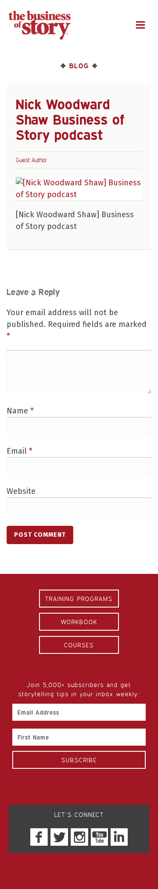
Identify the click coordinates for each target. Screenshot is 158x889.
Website (21, 491)
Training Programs (79, 598)
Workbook (79, 621)
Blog (79, 65)
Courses (79, 645)
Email (19, 451)
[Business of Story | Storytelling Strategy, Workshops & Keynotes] (39, 25)
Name (20, 411)
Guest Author (31, 159)
